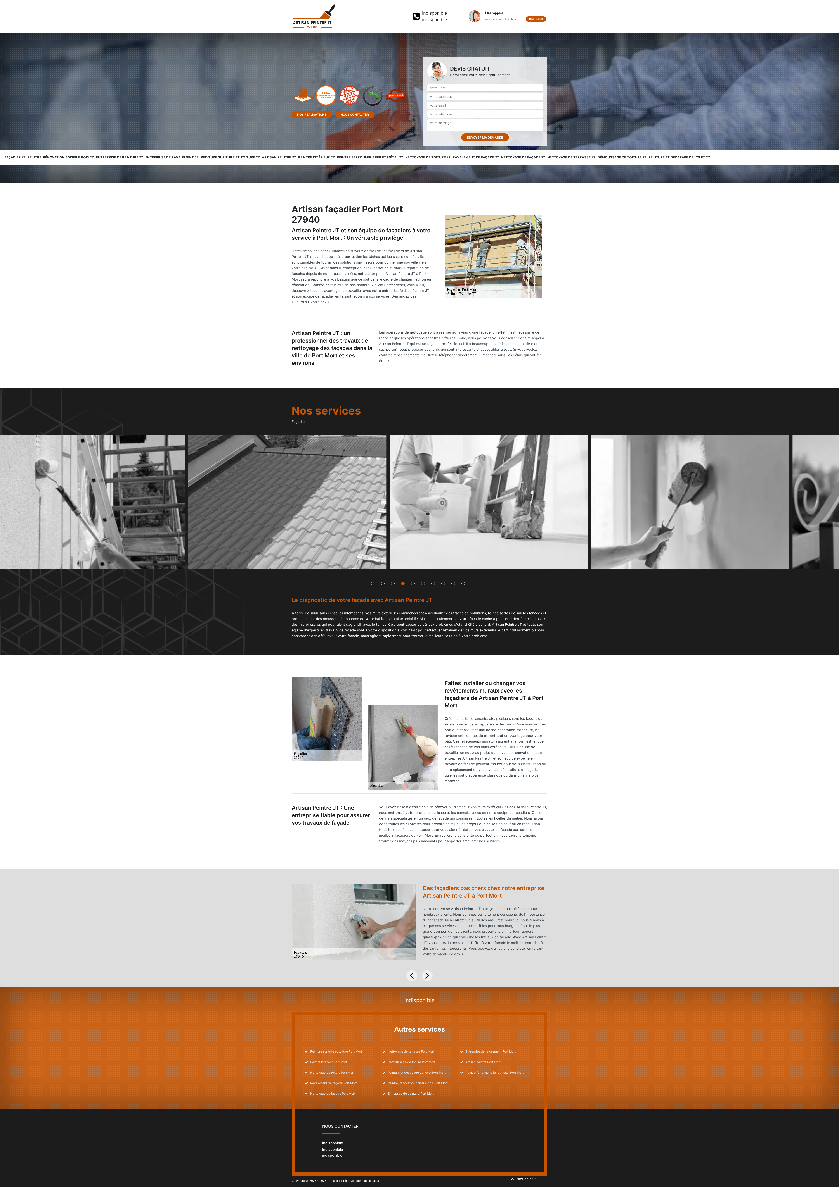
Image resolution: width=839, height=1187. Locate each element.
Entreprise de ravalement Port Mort (491, 1051)
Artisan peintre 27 (279, 157)
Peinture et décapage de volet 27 (679, 157)
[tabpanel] (218, 503)
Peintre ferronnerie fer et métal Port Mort (495, 1072)
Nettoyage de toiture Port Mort (332, 1072)
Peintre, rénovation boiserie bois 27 (61, 157)
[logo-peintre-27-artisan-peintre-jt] (314, 16)
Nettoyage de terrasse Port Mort (411, 1051)
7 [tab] (433, 583)
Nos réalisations (311, 114)
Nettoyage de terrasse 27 (571, 157)
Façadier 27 (14, 157)
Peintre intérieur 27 (316, 157)
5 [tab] (413, 583)
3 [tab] (393, 583)
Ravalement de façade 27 (476, 157)
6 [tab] (423, 583)
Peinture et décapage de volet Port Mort (417, 1072)
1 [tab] (372, 583)
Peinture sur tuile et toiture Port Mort (336, 1051)
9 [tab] (453, 583)
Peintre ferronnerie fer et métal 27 (370, 157)
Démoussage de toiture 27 (622, 157)
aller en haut (526, 1179)
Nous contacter (355, 114)
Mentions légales (367, 1180)
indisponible (434, 13)
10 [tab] (463, 583)
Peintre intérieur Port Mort (328, 1062)
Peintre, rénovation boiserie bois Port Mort (418, 1083)
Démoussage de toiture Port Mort (411, 1062)
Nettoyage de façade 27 (523, 157)
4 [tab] (403, 583)
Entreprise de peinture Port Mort (411, 1093)
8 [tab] (443, 583)
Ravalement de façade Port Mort (333, 1083)
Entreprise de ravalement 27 (172, 157)
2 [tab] (383, 583)
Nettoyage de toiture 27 (428, 157)
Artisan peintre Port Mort (483, 1062)
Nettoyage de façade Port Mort (332, 1093)
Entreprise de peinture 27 (119, 157)
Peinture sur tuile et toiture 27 (230, 157)
